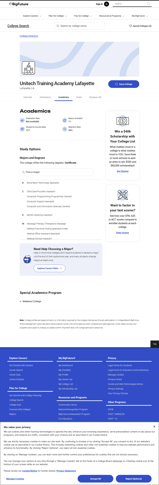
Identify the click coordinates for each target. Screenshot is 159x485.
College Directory (29, 36)
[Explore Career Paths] (61, 259)
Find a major (33, 172)
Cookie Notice (29, 470)
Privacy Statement (66, 470)
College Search (18, 26)
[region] (61, 210)
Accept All (95, 478)
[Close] (154, 426)
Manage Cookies (15, 478)
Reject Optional (134, 478)
